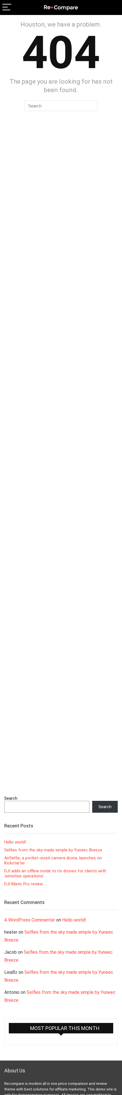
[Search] (113, 7)
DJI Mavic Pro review (23, 883)
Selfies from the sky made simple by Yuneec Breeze (53, 850)
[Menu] (7, 7)
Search (10, 798)
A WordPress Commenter (29, 920)
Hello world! (15, 842)
